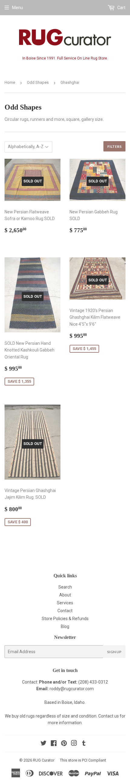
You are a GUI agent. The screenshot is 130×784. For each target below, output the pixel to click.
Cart (120, 7)
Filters (114, 146)
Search (65, 587)
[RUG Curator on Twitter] (44, 744)
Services (65, 602)
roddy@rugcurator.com (72, 688)
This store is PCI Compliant (83, 760)
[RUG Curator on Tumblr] (84, 744)
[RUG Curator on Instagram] (74, 744)
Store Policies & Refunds (65, 618)
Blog (65, 626)
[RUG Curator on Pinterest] (64, 744)
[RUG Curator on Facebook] (53, 744)
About (65, 594)
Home (10, 82)
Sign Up (114, 652)
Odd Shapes (38, 82)
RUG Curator (43, 760)
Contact (65, 610)
